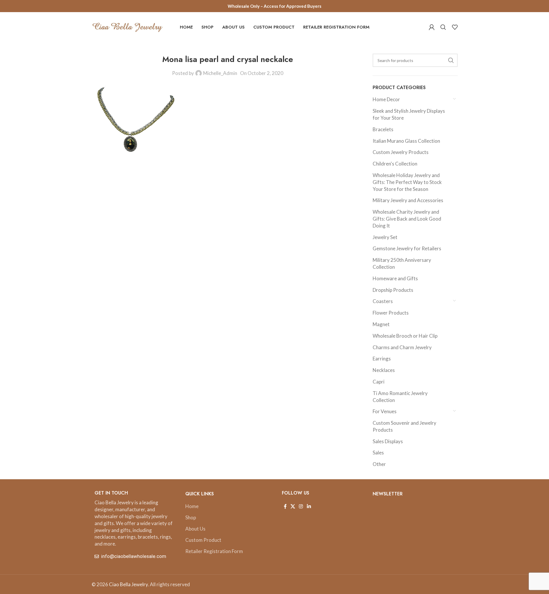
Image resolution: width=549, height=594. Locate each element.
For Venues (385, 411)
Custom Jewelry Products (401, 152)
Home (192, 506)
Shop (190, 517)
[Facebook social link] (285, 506)
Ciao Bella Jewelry (128, 584)
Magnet (381, 324)
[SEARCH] (451, 60)
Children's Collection (395, 164)
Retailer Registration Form (214, 551)
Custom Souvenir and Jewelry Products (404, 426)
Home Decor (386, 99)
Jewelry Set (385, 237)
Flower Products (391, 313)
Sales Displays (388, 441)
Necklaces (384, 370)
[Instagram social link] (301, 506)
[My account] (431, 27)
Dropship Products (393, 290)
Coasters (383, 301)
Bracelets (383, 129)
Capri (378, 382)
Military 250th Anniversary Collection (402, 263)
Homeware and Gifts (395, 278)
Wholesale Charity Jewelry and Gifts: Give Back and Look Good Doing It (407, 219)
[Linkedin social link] (309, 506)
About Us (195, 529)
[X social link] (293, 506)
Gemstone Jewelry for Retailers (407, 248)
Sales (378, 453)
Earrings (382, 359)
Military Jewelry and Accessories (408, 200)
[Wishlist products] (455, 27)
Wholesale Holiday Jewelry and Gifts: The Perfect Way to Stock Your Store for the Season (407, 182)
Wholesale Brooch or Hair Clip (405, 336)
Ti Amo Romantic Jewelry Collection (400, 396)
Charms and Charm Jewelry (402, 347)
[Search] (443, 27)
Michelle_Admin (220, 73)
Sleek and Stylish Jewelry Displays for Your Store (409, 114)
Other (379, 464)
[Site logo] (128, 26)
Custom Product (203, 540)
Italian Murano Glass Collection (406, 141)
